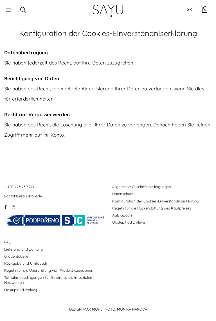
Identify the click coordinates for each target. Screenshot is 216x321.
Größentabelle (16, 256)
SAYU (108, 9)
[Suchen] (23, 9)
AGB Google (122, 215)
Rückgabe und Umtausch (25, 263)
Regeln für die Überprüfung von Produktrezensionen (48, 270)
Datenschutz (122, 193)
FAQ (7, 242)
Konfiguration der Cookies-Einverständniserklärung (155, 201)
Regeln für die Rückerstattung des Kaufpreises (151, 208)
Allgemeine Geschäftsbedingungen (141, 186)
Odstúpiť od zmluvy (128, 222)
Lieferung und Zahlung (23, 249)
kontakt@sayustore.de (23, 196)
